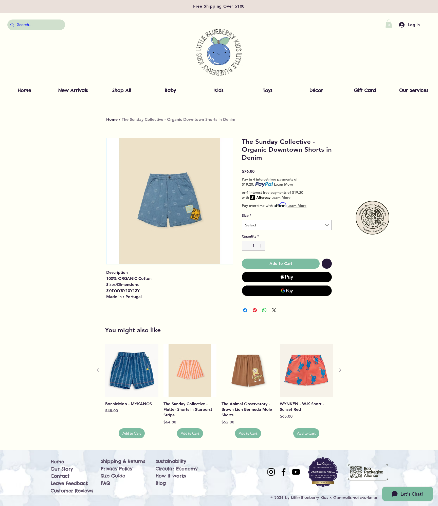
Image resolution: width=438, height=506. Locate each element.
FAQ (105, 483)
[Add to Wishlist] (327, 264)
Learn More (283, 184)
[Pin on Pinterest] (255, 310)
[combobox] (287, 225)
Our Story (62, 469)
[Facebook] (283, 472)
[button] (388, 24)
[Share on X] (274, 310)
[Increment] (261, 245)
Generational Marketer (355, 497)
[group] (219, 391)
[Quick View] (131, 370)
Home (112, 119)
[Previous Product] (98, 370)
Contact (60, 476)
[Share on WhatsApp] (264, 310)
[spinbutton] (253, 245)
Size (246, 215)
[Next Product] (340, 370)
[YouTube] (296, 472)
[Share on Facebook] (245, 310)
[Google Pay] (287, 290)
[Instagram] (271, 472)
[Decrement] (246, 245)
